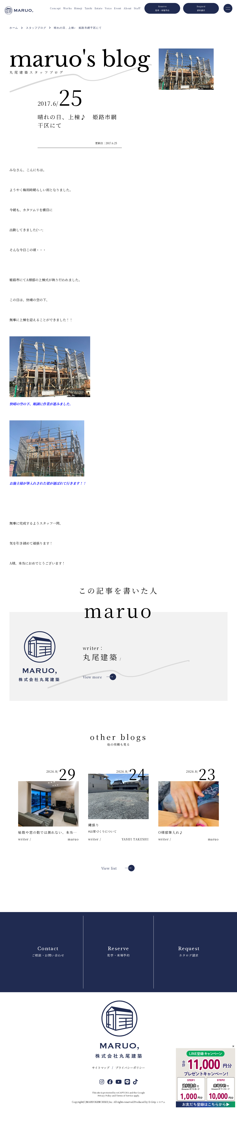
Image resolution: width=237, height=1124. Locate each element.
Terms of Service (124, 1095)
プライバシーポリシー (130, 1068)
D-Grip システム (156, 1101)
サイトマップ (100, 1068)
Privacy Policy (104, 1095)
